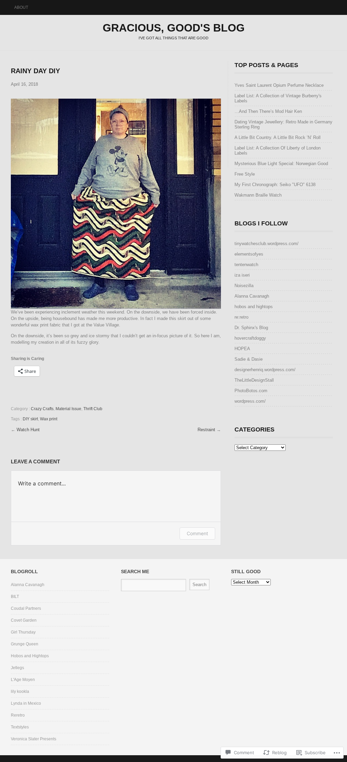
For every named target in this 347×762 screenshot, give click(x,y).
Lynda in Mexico (26, 703)
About (21, 7)
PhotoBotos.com (250, 390)
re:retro (241, 317)
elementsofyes (248, 254)
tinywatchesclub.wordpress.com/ (266, 243)
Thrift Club (92, 408)
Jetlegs (17, 667)
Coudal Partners (26, 608)
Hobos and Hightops (30, 656)
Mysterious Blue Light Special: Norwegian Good (281, 163)
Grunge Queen (24, 644)
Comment (197, 533)
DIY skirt (30, 419)
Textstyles (20, 727)
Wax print (48, 419)
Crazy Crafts (42, 408)
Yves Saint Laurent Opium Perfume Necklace (279, 85)
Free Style (244, 174)
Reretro (18, 715)
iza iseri (242, 275)
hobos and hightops (253, 306)
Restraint (207, 429)
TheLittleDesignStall (254, 380)
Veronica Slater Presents (33, 739)
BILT (15, 596)
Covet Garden (24, 620)
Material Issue (68, 408)
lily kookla (20, 691)
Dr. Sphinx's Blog (251, 327)
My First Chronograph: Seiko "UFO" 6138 (274, 184)
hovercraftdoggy (250, 338)
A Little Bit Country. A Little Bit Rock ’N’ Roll (277, 137)
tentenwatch (246, 264)
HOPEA (242, 348)
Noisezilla (243, 285)
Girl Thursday (23, 632)
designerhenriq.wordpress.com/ (264, 369)
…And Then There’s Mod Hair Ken (268, 111)
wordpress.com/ (250, 401)
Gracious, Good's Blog (174, 28)
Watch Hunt (28, 429)
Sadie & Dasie (248, 359)
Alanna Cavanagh (251, 296)
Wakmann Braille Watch (258, 195)
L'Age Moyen (23, 679)
